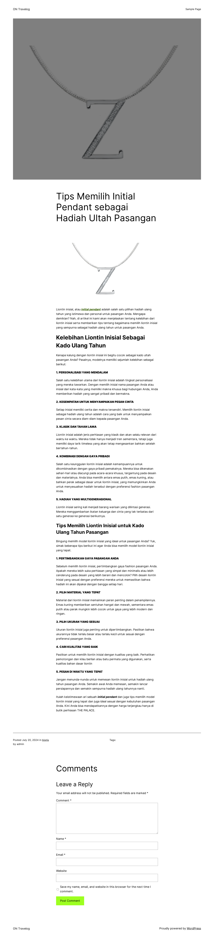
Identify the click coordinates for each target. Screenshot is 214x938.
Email (60, 854)
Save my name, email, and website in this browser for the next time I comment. (105, 889)
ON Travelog (21, 9)
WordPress (194, 928)
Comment (63, 800)
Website (61, 870)
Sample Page (193, 9)
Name (61, 838)
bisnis (45, 740)
